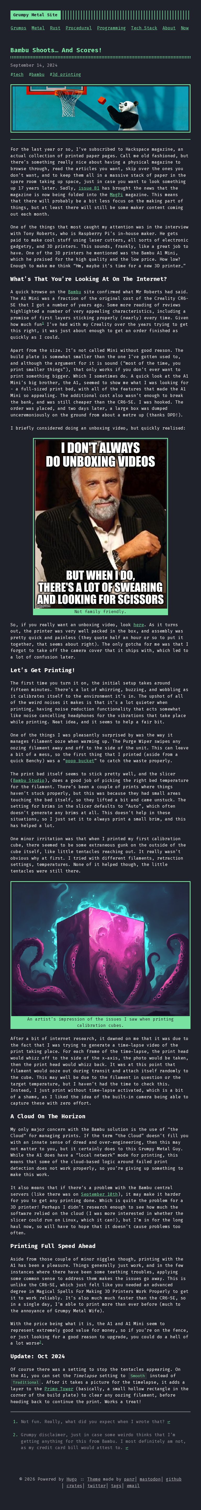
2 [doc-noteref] (40, 1342)
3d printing (66, 74)
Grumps (18, 28)
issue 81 (89, 188)
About (169, 28)
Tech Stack (144, 28)
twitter (96, 1485)
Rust (55, 28)
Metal (38, 28)
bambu (37, 74)
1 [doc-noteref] (43, 323)
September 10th (99, 1194)
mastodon (150, 1479)
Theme (93, 1479)
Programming (111, 28)
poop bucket (79, 761)
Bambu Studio (28, 780)
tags (116, 1485)
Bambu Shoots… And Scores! (56, 50)
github (174, 1479)
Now (185, 28)
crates (74, 1485)
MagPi (116, 194)
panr (129, 1479)
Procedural (79, 28)
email (133, 1485)
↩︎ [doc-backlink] (169, 1421)
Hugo (71, 1479)
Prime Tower (58, 1389)
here (138, 625)
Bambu (74, 292)
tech (18, 74)
